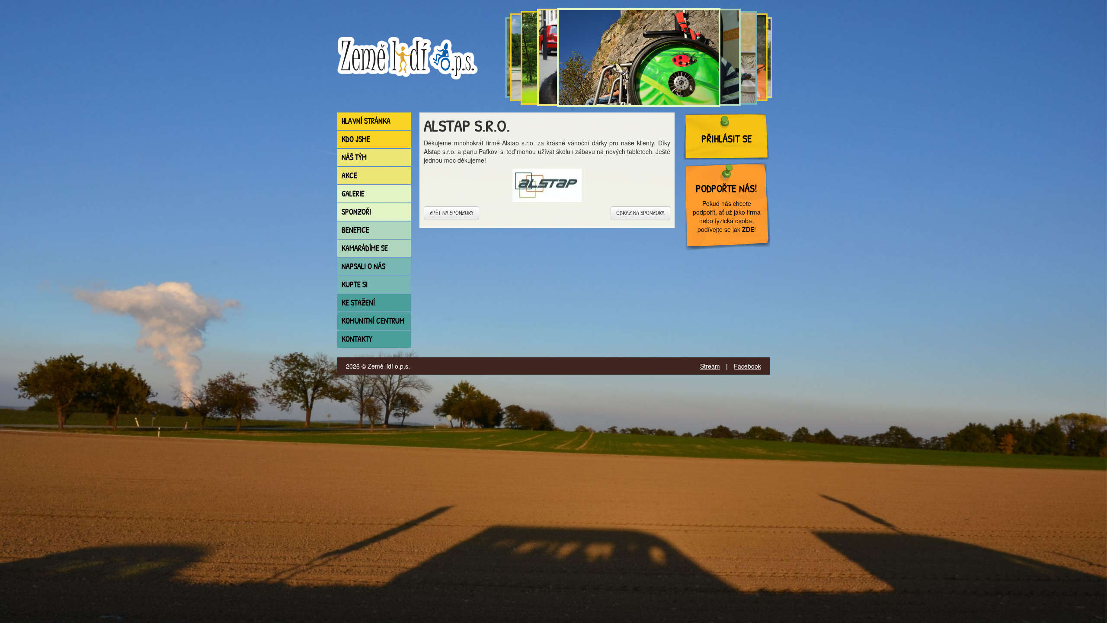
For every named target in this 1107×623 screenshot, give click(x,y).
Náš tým (354, 157)
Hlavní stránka (366, 121)
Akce (349, 175)
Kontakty (357, 339)
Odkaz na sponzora (640, 213)
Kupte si (355, 284)
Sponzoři (356, 211)
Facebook (747, 366)
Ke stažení (358, 302)
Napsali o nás (363, 266)
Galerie (353, 193)
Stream (710, 366)
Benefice (355, 230)
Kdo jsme (356, 139)
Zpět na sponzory (451, 213)
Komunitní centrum (373, 320)
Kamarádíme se (365, 248)
